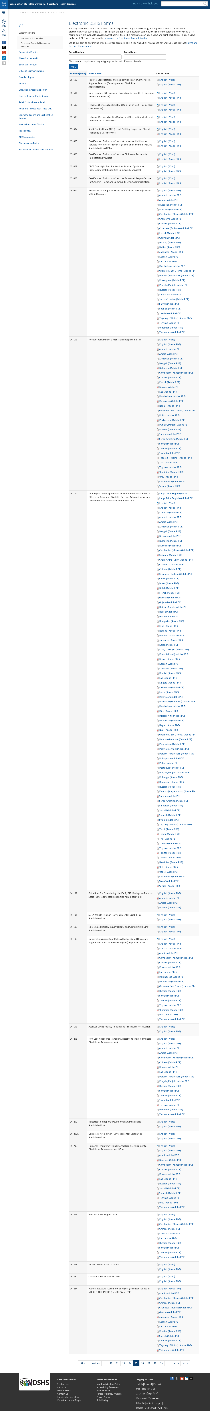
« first (83, 1363)
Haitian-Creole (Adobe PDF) (173, 607)
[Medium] (191, 1378)
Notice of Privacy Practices (110, 1393)
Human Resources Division (31, 124)
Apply (73, 66)
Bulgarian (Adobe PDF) (171, 204)
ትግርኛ (159, 1407)
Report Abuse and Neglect (70, 1400)
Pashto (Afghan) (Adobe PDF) (174, 748)
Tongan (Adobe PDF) (170, 852)
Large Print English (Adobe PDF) (176, 498)
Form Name (130, 51)
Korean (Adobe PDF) (169, 256)
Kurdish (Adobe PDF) (170, 673)
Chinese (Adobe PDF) (170, 223)
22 (117, 1363)
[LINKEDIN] (4, 58)
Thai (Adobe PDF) (168, 462)
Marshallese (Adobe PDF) (172, 266)
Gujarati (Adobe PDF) (170, 602)
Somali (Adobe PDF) (169, 303)
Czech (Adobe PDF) (169, 578)
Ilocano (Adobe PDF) (170, 630)
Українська (154, 1398)
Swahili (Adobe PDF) (169, 453)
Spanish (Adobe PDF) (170, 308)
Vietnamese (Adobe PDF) (172, 332)
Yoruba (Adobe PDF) (169, 486)
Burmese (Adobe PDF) (170, 209)
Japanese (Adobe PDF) (171, 251)
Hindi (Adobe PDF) (168, 616)
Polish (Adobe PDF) (169, 415)
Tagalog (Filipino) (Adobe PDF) (175, 318)
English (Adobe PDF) (170, 84)
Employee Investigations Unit (33, 89)
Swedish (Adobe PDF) (170, 313)
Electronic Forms (27, 32)
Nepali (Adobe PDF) (169, 405)
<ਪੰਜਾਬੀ (154, 1393)
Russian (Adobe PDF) (170, 289)
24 (130, 1363)
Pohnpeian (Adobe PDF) (171, 758)
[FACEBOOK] (4, 42)
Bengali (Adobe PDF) (170, 363)
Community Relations (29, 52)
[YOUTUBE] (4, 52)
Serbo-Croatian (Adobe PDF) (174, 299)
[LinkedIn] (186, 1378)
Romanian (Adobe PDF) (171, 781)
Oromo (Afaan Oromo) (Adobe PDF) (178, 270)
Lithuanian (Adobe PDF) (171, 687)
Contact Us (62, 1393)
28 (155, 1363)
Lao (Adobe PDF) (168, 261)
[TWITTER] (4, 47)
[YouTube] (182, 1378)
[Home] (4, 4)
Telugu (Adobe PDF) (169, 833)
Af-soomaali (141, 1398)
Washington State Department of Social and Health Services (42, 3)
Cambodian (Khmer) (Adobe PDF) (176, 214)
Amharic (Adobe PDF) (170, 195)
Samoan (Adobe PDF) (170, 294)
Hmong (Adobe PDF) (170, 242)
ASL (166, 1407)
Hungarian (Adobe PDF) (171, 621)
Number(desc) (78, 73)
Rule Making (102, 1400)
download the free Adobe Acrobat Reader (125, 38)
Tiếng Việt (140, 1403)
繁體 (144, 1388)
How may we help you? (146, 3)
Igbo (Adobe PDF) (168, 625)
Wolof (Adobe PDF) (169, 881)
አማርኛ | (150, 1403)
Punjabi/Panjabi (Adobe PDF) (174, 284)
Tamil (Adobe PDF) (169, 829)
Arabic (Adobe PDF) (169, 199)
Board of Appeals (27, 77)
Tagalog (139, 1407)
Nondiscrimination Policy (108, 1384)
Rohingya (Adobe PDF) (171, 777)
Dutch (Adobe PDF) (169, 588)
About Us (61, 1387)
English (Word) (167, 79)
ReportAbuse (4, 34)
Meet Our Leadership (29, 58)
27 (149, 1363)
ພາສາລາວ (150, 1407)
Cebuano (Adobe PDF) (170, 554)
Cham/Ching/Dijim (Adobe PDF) (176, 559)
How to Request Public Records (34, 96)
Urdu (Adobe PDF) (168, 476)
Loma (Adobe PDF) (169, 692)
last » (185, 1363)
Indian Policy (25, 130)
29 (161, 1363)
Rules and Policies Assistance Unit (35, 108)
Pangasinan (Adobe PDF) (172, 744)
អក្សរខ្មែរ (146, 1393)
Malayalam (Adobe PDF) (171, 696)
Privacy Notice (103, 1397)
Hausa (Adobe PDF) (169, 611)
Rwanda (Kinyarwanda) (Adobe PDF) (178, 791)
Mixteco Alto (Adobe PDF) (172, 715)
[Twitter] (177, 1378)
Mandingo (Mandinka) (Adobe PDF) (177, 701)
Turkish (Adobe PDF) (170, 857)
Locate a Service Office (68, 1397)
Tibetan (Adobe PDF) (170, 843)
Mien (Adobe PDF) (168, 710)
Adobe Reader (103, 1390)
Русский (157, 1384)
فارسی (158, 1403)
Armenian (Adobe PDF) (171, 358)
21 (111, 1363)
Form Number (76, 51)
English (139, 1384)
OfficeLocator (4, 26)
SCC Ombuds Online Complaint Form (36, 149)
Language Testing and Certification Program (36, 116)
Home (21, 12)
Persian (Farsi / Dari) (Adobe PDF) (176, 275)
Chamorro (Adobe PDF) (171, 218)
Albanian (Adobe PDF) (170, 512)
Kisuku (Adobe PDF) (169, 659)
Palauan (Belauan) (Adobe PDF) (175, 739)
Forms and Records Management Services (36, 45)
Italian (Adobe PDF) (169, 247)
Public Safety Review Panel (32, 102)
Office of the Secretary (35, 12)
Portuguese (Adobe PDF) (172, 280)
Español (148, 1384)
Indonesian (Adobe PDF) (171, 635)
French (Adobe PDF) (169, 233)
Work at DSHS (64, 1390)
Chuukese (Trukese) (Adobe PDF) (176, 228)
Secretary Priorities (28, 64)
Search (205, 3)
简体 (138, 1388)
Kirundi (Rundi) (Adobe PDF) (173, 654)
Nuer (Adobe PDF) (168, 729)
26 (142, 1363)
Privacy (22, 83)
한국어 (151, 1388)
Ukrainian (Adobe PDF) (171, 327)
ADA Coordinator (27, 137)
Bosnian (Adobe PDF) (170, 536)
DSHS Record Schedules (32, 38)
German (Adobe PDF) (170, 237)
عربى (138, 1393)
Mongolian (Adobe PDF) (171, 401)
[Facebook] (172, 1378)
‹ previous (95, 1363)
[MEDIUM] (4, 63)
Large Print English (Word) (173, 493)
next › (176, 1363)
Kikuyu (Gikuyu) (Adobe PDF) (174, 649)
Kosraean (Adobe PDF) (171, 668)
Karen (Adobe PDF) (169, 644)
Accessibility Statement (108, 1387)
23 (123, 1363)
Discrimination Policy (29, 143)
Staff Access (63, 1384)
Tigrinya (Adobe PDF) (170, 322)
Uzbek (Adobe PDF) (169, 871)
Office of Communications (31, 70)
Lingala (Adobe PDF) (170, 682)
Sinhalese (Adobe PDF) (171, 805)
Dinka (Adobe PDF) (169, 583)
